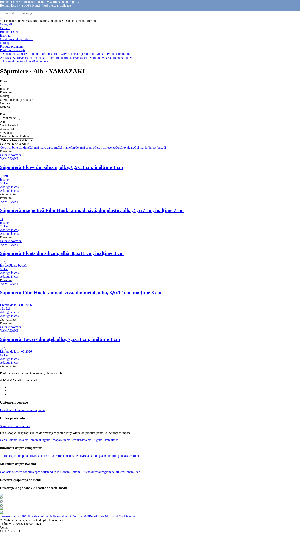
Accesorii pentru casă (33, 57)
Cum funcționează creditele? (123, 456)
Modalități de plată (93, 456)
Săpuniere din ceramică (15, 426)
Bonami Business (81, 472)
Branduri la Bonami (57, 472)
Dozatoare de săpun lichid (16, 410)
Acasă (4, 57)
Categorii (14, 57)
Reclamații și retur (69, 456)
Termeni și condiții (12, 516)
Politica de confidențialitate (41, 516)
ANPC (69, 516)
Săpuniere (126, 57)
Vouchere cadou (20, 472)
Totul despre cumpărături (16, 456)
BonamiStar (132, 472)
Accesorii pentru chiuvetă (91, 57)
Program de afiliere (112, 472)
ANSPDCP (81, 516)
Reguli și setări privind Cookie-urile (112, 516)
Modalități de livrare (45, 456)
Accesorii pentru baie (61, 57)
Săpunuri (39, 410)
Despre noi (38, 472)
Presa (96, 472)
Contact (5, 472)
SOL (62, 516)
